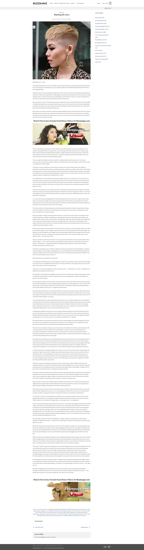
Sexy (86, 514)
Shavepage (39, 515)
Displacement (84, 527)
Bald (54, 509)
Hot (57, 512)
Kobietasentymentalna (82, 512)
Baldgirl (56, 509)
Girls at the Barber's (100, 29)
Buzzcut (79, 509)
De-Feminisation (99, 20)
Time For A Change (100, 59)
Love (60, 514)
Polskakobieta (71, 514)
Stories (72, 3)
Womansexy (83, 515)
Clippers (38, 511)
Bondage (73, 509)
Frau (72, 511)
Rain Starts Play (39, 527)
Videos (97, 62)
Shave (89, 514)
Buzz (77, 509)
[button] (98, 3)
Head (49, 512)
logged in (43, 537)
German (79, 511)
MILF (63, 514)
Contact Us (59, 545)
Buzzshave (68, 19)
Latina (52, 514)
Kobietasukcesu (36, 514)
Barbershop (64, 509)
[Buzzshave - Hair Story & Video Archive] (40, 3)
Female (69, 511)
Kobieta (67, 512)
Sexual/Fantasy (99, 53)
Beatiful (69, 509)
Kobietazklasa (43, 514)
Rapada (76, 514)
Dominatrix (51, 511)
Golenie (40, 512)
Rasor (83, 514)
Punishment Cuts (99, 39)
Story (63, 515)
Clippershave (43, 511)
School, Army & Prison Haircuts (103, 45)
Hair (43, 512)
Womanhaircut (77, 515)
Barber (60, 509)
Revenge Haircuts (99, 42)
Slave (51, 515)
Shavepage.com (83, 121)
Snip (57, 515)
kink (65, 512)
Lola (57, 514)
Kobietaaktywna (73, 512)
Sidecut (48, 515)
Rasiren (80, 514)
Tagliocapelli (66, 515)
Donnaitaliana (64, 511)
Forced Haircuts (99, 23)
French (75, 511)
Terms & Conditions (50, 545)
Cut (47, 511)
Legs (55, 514)
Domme (56, 511)
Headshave (53, 512)
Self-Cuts (61, 12)
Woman (71, 515)
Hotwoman (60, 512)
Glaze (37, 512)
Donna (59, 511)
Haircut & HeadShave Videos (61, 3)
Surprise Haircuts (99, 56)
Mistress (66, 514)
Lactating (49, 514)
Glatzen (88, 511)
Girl (82, 511)
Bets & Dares (98, 17)
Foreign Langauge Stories (101, 26)
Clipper (34, 511)
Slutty (54, 515)
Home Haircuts (99, 32)
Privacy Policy (40, 545)
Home (51, 3)
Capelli (88, 509)
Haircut (46, 512)
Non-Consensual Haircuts (102, 35)
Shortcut (44, 515)
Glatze (84, 511)
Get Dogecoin (80, 3)
